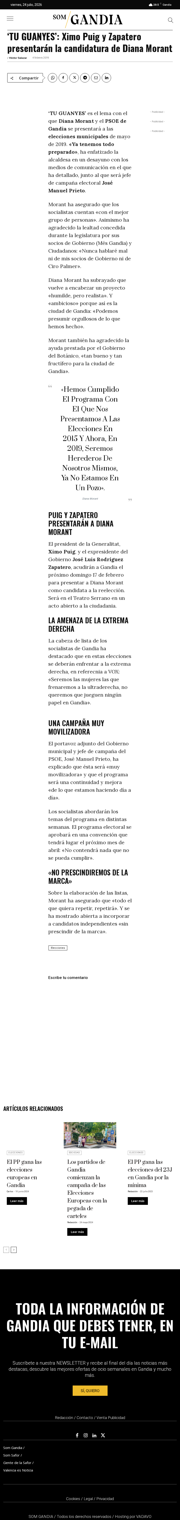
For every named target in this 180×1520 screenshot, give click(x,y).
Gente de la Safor (17, 1462)
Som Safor (11, 1455)
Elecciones (58, 947)
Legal (88, 1498)
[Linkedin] (106, 77)
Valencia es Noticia (18, 1470)
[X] (74, 77)
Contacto (85, 1417)
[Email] (95, 77)
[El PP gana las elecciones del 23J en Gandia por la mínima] (150, 1135)
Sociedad (74, 1152)
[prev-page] (6, 1250)
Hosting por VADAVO (133, 1516)
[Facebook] (63, 77)
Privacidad (105, 1498)
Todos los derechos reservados (84, 1516)
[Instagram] (85, 1435)
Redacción (72, 1222)
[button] (170, 21)
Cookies (73, 1498)
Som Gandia (12, 1447)
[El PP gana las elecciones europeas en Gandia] (29, 1135)
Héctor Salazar (18, 58)
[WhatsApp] (52, 77)
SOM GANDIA (41, 1516)
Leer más (16, 1201)
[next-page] (14, 1250)
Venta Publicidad (111, 1417)
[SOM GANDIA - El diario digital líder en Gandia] (88, 19)
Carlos (10, 1191)
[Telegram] (85, 77)
